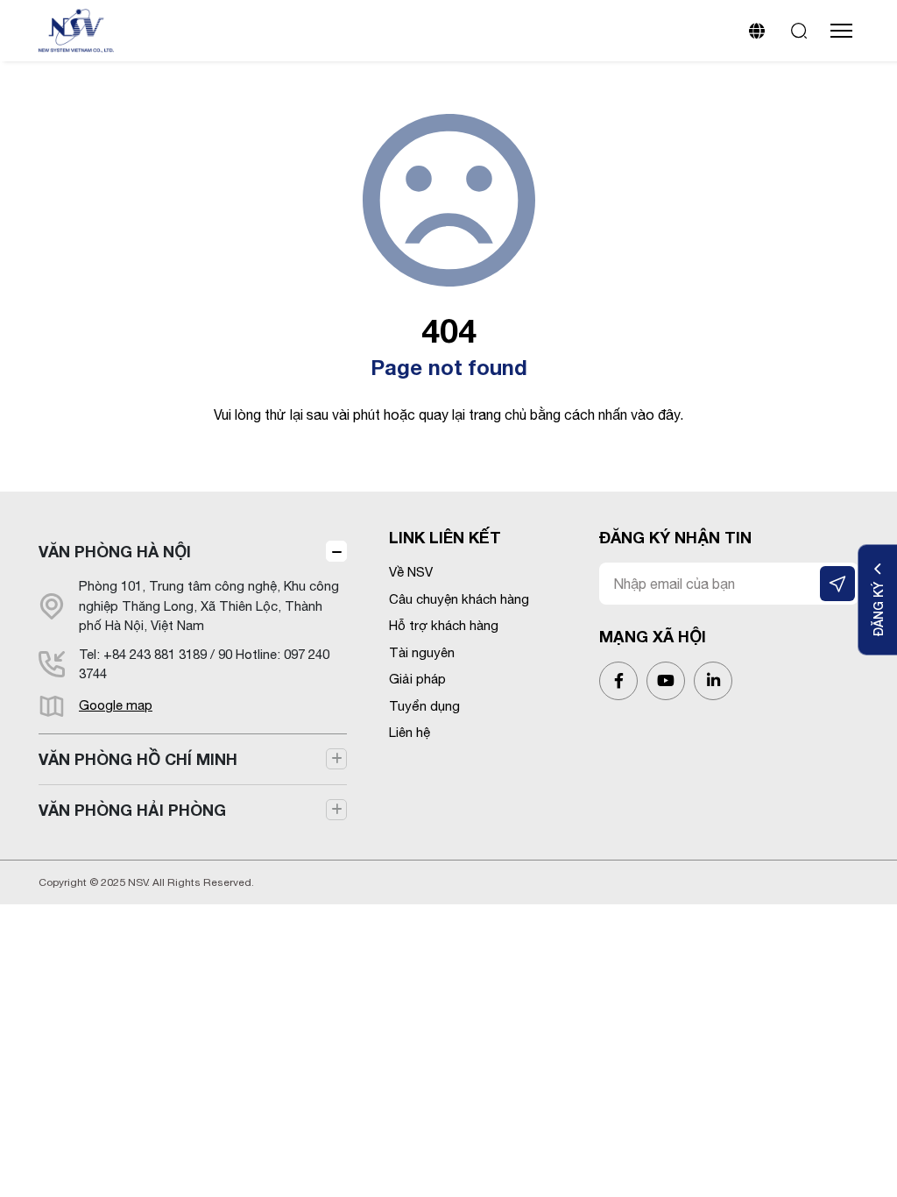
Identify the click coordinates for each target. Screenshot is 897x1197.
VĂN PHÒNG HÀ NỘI (115, 551)
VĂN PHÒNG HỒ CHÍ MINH (138, 758)
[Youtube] (665, 681)
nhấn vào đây (639, 414)
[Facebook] (618, 681)
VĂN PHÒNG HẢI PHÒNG (132, 809)
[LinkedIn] (713, 681)
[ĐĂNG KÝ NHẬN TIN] (837, 583)
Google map (115, 705)
